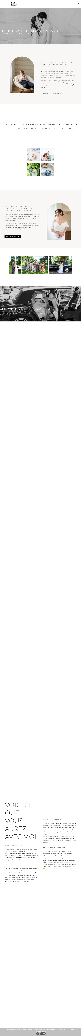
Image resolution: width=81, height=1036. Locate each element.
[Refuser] (78, 1031)
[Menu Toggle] (78, 4)
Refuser (43, 1033)
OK (37, 1033)
